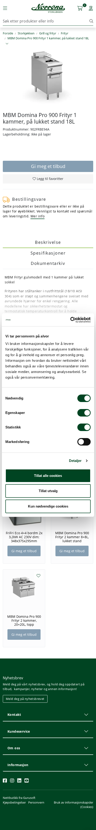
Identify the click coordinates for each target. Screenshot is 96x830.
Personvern (36, 802)
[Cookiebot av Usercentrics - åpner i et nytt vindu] (70, 320)
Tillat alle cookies (48, 476)
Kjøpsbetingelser (14, 802)
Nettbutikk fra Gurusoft (19, 798)
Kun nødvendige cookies (48, 506)
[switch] (84, 413)
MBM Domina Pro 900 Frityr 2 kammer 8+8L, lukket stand (72, 537)
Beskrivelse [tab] (48, 242)
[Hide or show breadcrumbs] (7, 44)
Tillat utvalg (48, 491)
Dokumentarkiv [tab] (48, 263)
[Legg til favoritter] (38, 575)
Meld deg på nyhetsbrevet (25, 699)
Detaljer (75, 461)
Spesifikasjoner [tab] (48, 253)
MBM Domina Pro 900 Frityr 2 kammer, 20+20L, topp (24, 620)
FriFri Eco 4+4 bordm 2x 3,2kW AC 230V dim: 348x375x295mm (24, 537)
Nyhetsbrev (13, 677)
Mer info (38, 216)
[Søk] (91, 21)
